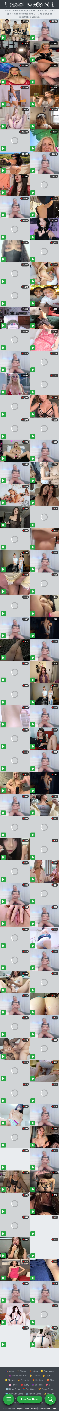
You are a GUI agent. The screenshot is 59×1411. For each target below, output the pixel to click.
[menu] (8, 1399)
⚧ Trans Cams (45, 1389)
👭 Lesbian (37, 1384)
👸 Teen (46, 1375)
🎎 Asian (9, 1371)
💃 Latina (33, 1371)
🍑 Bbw (50, 1380)
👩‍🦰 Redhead (38, 1380)
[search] (50, 1399)
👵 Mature (34, 1375)
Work (27, 1408)
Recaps (34, 1408)
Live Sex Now (29, 1399)
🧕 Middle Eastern (18, 1375)
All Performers (44, 1408)
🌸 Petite (13, 1384)
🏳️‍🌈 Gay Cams (29, 1389)
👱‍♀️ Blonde (10, 1380)
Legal (54, 1408)
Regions (20, 1408)
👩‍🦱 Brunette (23, 1380)
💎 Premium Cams (14, 1393)
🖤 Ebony (21, 1371)
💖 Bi (47, 1384)
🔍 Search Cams (46, 1402)
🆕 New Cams (13, 1389)
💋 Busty (24, 1384)
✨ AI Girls (49, 1393)
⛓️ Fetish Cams (33, 1393)
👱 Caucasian (47, 1371)
